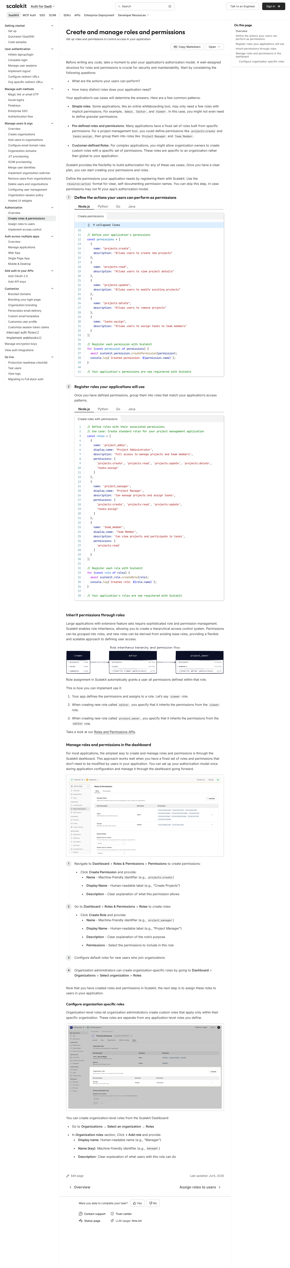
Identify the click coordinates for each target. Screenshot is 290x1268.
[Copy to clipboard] (219, 224)
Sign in (270, 6)
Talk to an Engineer (242, 6)
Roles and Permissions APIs (114, 732)
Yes (139, 1203)
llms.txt (137, 1220)
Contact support (95, 1213)
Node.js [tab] (84, 206)
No (155, 1203)
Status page (92, 1220)
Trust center (124, 1213)
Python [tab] (103, 206)
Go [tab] (118, 206)
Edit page (77, 1175)
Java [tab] (131, 206)
